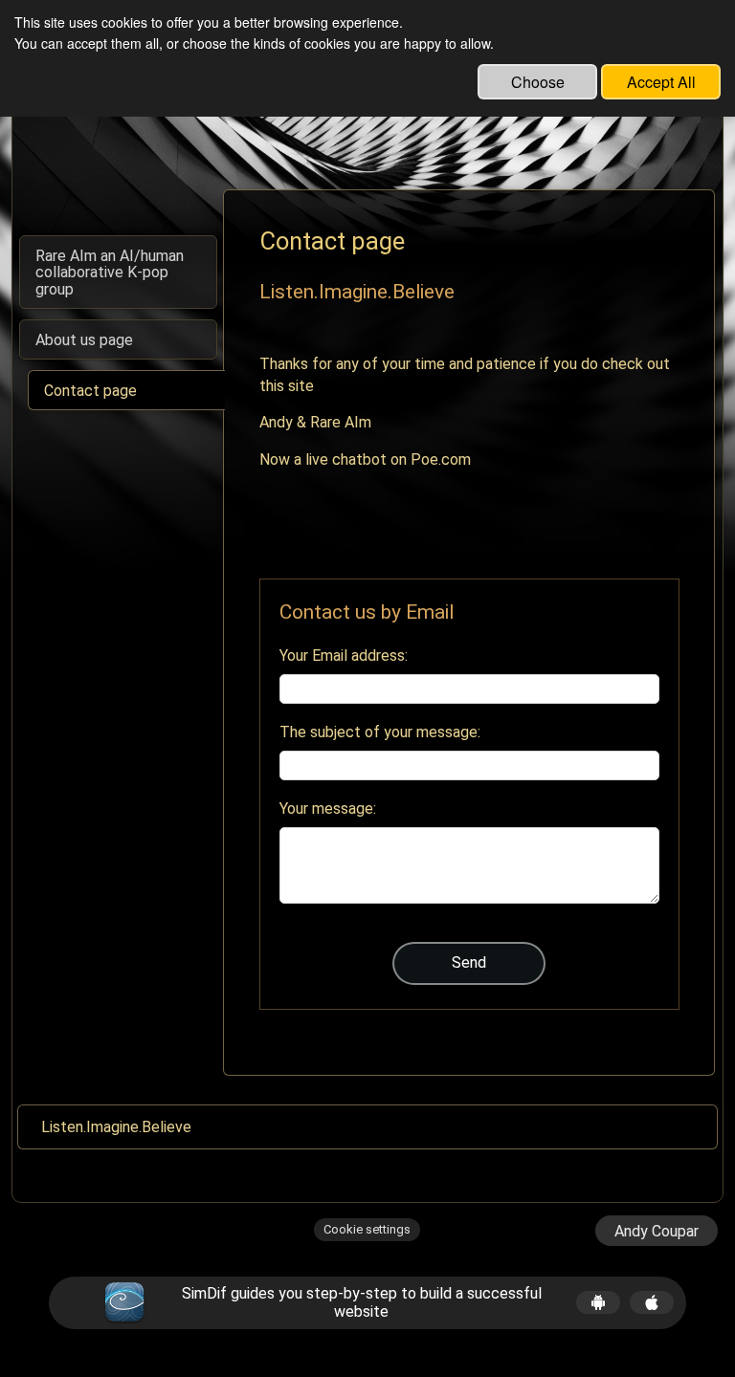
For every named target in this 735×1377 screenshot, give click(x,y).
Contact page (90, 391)
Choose (538, 82)
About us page (84, 340)
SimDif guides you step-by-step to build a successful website (362, 1302)
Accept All (661, 82)
